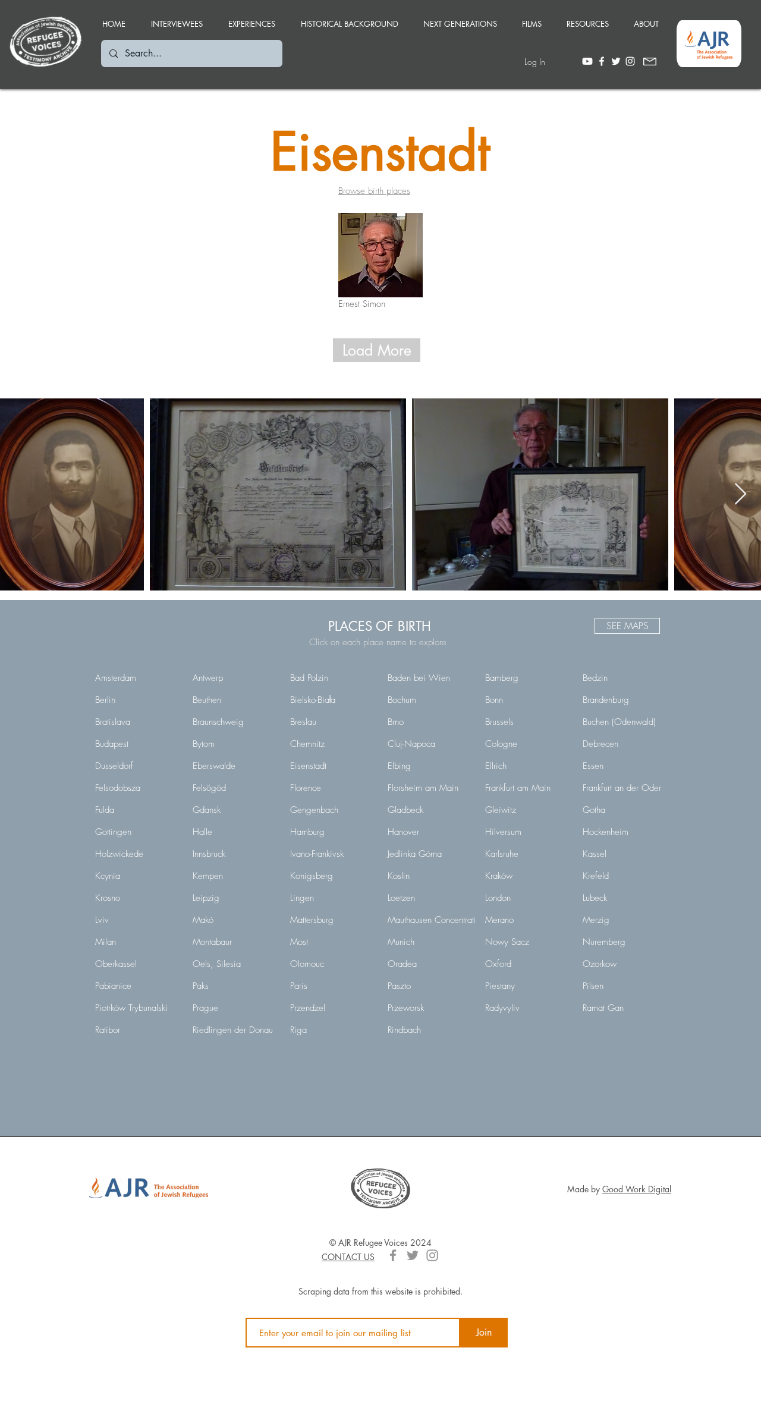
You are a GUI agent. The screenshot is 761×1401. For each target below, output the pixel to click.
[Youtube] (587, 61)
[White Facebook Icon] (602, 61)
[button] (251, 18)
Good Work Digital (636, 1189)
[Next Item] (740, 494)
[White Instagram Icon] (630, 61)
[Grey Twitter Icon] (412, 1255)
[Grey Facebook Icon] (393, 1255)
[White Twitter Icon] (616, 61)
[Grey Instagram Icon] (432, 1255)
